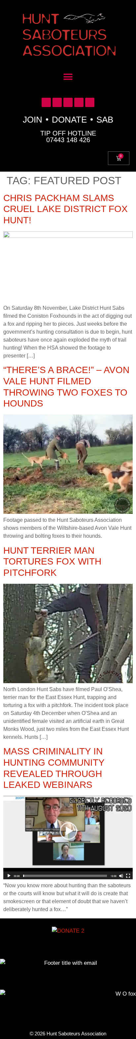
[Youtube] (68, 102)
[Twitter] (46, 102)
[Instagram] (79, 102)
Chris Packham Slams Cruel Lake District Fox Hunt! (65, 209)
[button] (68, 77)
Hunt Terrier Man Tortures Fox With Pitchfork (52, 561)
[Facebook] (57, 102)
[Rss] (89, 102)
